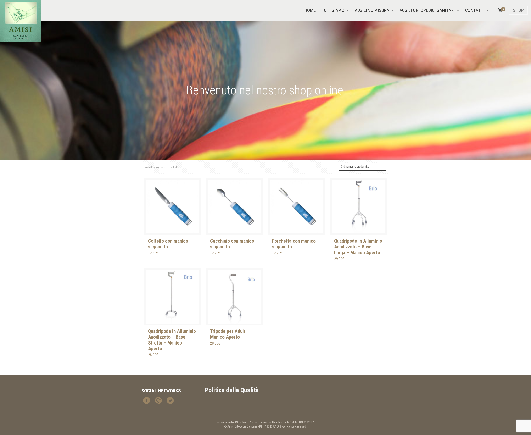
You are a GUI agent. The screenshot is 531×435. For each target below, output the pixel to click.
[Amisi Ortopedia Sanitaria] (20, 21)
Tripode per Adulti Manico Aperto (228, 334)
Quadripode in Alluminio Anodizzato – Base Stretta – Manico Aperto (172, 340)
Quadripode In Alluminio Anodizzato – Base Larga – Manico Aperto (358, 246)
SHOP (518, 10)
